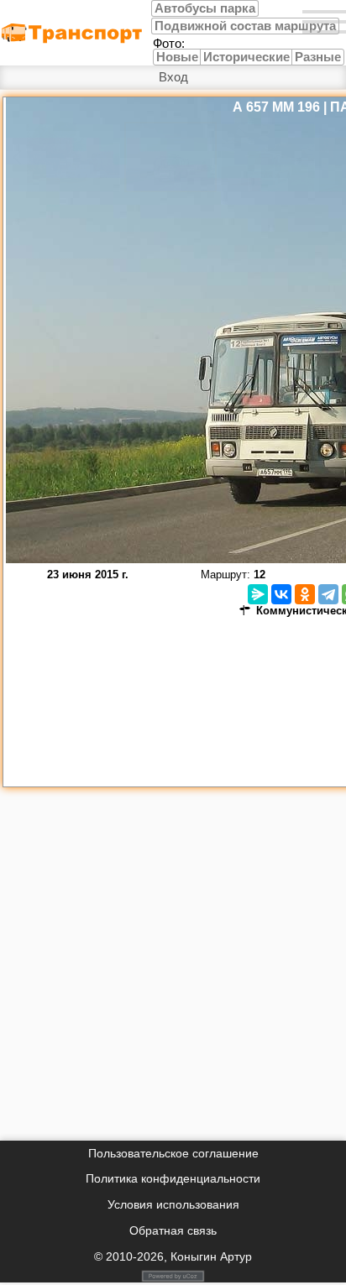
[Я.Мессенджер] (258, 594)
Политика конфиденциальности (173, 1178)
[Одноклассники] (305, 594)
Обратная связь (173, 1230)
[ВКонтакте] (281, 594)
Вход (173, 77)
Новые (177, 57)
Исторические (246, 57)
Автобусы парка (205, 8)
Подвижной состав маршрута (245, 26)
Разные (318, 57)
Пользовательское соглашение (173, 1153)
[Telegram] (328, 594)
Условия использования (173, 1204)
